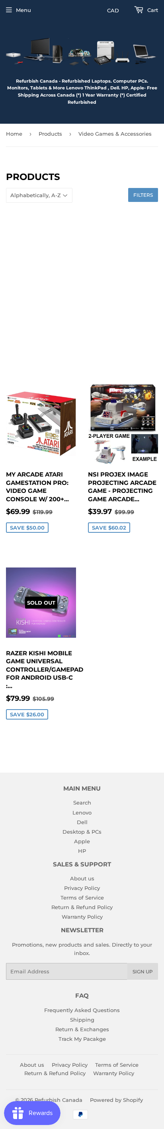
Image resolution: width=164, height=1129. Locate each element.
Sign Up (143, 972)
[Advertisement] (82, 293)
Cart (152, 10)
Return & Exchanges (82, 1029)
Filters (143, 195)
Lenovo (82, 812)
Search (82, 802)
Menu (23, 10)
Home (14, 133)
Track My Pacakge (82, 1039)
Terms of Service (82, 897)
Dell (82, 822)
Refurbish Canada (58, 1100)
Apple (82, 841)
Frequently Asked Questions (82, 1010)
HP (82, 851)
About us (82, 878)
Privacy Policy (82, 888)
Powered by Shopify (116, 1100)
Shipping (82, 1019)
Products (50, 133)
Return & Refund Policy (82, 907)
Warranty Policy (82, 916)
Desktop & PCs (82, 831)
